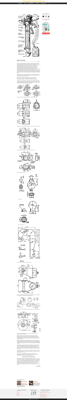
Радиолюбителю (31, 3)
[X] (33, 394)
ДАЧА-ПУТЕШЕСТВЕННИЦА (43, 397)
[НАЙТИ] (48, 3)
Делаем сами (20, 3)
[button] (23, 3)
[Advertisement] (33, 8)
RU (44, 20)
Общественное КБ (43, 3)
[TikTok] (35, 394)
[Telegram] (43, 16)
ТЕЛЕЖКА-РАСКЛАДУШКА (43, 394)
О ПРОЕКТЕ (18, 391)
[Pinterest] (33, 392)
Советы (25, 3)
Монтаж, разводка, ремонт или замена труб (24, 382)
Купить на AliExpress (46, 33)
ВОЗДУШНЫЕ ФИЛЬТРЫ (36, 381)
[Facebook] (46, 16)
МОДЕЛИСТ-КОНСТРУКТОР (33, 1)
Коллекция (37, 3)
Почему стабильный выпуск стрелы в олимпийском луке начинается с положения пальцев (45, 392)
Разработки (39, 61)
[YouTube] (48, 16)
